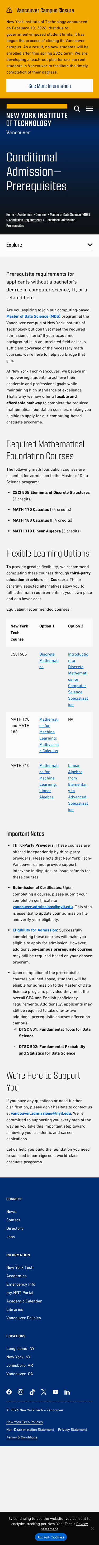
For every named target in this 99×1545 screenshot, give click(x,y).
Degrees (41, 214)
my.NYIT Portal (19, 1292)
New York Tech (20, 1267)
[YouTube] (55, 1392)
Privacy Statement (72, 1429)
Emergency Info (20, 1284)
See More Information (50, 85)
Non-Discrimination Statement (30, 1429)
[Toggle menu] (89, 109)
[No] (92, 1528)
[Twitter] (43, 1392)
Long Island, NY (20, 1348)
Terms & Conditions (21, 1437)
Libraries (14, 1309)
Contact (13, 1219)
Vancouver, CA (19, 1373)
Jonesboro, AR (19, 1365)
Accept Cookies (50, 1537)
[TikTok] (32, 1392)
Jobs (10, 1236)
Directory (14, 1228)
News (11, 1211)
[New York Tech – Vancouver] (36, 119)
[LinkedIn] (67, 1392)
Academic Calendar (24, 1300)
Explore (14, 244)
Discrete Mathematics (49, 660)
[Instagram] (20, 1392)
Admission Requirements (25, 220)
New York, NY (18, 1356)
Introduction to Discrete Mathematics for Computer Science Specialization (78, 679)
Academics (24, 214)
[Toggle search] (77, 109)
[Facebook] (9, 1392)
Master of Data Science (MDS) (70, 214)
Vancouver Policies (23, 1317)
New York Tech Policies (24, 1422)
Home (10, 214)
